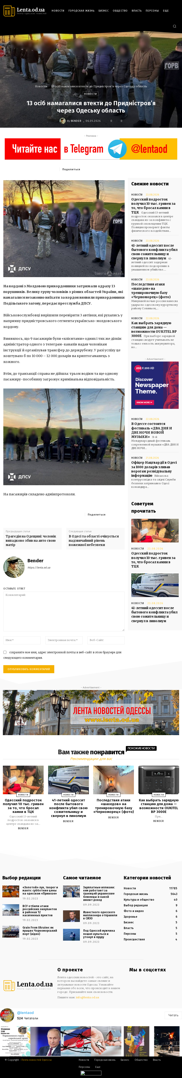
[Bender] (63, 121)
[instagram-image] (15, 1041)
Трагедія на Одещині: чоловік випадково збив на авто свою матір (31, 540)
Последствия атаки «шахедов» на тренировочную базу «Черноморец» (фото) (151, 290)
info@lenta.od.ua (87, 997)
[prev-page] (85, 839)
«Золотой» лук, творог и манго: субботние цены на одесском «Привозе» (40, 890)
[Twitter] (166, 26)
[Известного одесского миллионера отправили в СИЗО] (71, 916)
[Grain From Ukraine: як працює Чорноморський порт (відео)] (10, 932)
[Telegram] (159, 26)
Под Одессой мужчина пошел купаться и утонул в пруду (99, 933)
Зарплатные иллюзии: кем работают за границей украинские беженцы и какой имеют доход (99, 894)
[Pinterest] (116, 169)
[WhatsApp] (127, 169)
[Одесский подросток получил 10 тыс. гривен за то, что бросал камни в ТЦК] (155, 530)
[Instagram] (152, 26)
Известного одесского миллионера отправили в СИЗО (100, 915)
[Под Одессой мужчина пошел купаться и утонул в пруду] (71, 935)
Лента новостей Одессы (36, 1059)
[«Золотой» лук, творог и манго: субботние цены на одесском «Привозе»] (10, 891)
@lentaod (25, 1012)
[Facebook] (145, 26)
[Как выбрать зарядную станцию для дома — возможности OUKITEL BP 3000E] (158, 780)
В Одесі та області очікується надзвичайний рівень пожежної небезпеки (94, 540)
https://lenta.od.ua (38, 567)
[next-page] (95, 839)
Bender (76, 121)
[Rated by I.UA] (91, 1074)
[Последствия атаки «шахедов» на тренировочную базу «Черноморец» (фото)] (113, 780)
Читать (173, 1015)
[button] (174, 26)
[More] (120, 514)
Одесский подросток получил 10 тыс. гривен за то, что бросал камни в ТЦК (153, 205)
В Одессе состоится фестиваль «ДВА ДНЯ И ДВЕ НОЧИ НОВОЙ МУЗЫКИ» (151, 430)
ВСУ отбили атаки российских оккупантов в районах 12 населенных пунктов (40, 910)
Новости (41, 86)
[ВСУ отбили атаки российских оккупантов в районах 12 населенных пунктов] (10, 910)
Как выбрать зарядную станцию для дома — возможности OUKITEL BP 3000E (154, 329)
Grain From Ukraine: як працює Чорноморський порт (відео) (40, 930)
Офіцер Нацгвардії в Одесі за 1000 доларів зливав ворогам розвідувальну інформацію (154, 469)
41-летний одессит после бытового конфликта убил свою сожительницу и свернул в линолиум (154, 252)
